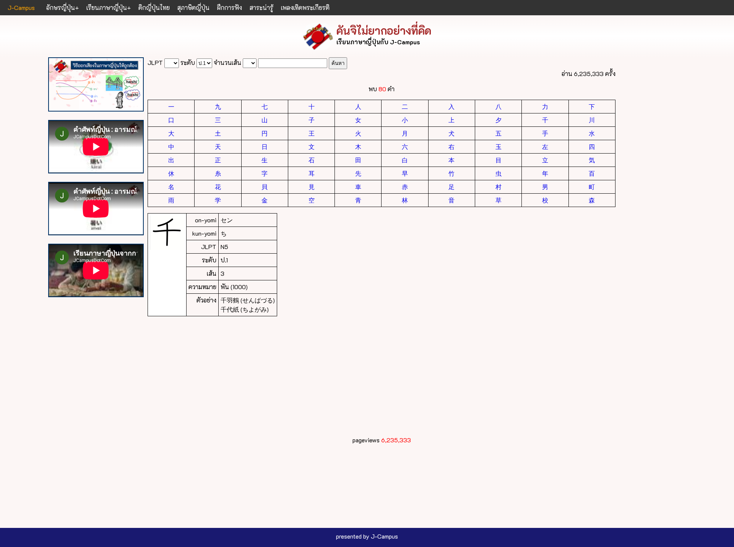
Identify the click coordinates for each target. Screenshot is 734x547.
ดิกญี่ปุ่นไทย (154, 7)
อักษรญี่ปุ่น (60, 7)
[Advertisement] (377, 375)
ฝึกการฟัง (229, 7)
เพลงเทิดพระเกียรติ (305, 7)
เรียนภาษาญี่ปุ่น (106, 7)
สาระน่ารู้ (261, 7)
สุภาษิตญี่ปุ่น (193, 7)
